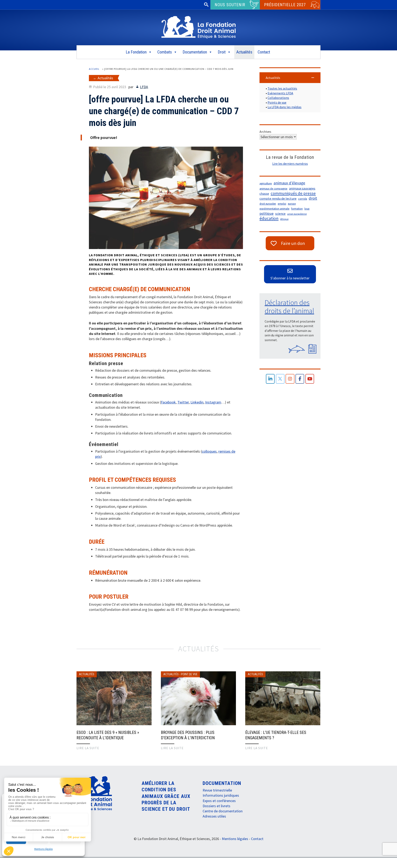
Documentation (195, 52)
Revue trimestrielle (217, 790)
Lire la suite (88, 748)
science (280, 213)
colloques (209, 451)
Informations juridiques (221, 795)
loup (307, 208)
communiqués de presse (293, 193)
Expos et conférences (219, 800)
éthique (284, 219)
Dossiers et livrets (216, 805)
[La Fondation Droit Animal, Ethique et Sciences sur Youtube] (309, 379)
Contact (264, 52)
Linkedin (196, 402)
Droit (222, 52)
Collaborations (278, 98)
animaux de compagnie (273, 188)
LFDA (144, 86)
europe (292, 203)
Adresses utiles (214, 816)
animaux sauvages (302, 188)
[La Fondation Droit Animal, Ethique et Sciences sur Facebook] (299, 379)
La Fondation (136, 52)
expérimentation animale (274, 208)
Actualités (244, 52)
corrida (302, 199)
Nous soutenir (230, 4)
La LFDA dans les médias (284, 107)
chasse (264, 194)
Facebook (168, 402)
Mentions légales (43, 849)
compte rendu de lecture (278, 198)
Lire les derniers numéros (290, 163)
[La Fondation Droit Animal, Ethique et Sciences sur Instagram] (290, 379)
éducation (269, 218)
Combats (164, 52)
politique (266, 213)
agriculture (265, 183)
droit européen (267, 203)
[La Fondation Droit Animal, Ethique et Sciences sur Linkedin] (270, 379)
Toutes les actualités (282, 88)
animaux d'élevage (289, 183)
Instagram (213, 402)
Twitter (183, 402)
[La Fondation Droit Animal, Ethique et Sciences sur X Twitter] (280, 379)
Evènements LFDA (280, 93)
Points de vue (277, 102)
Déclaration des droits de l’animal (289, 306)
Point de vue (189, 674)
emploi (282, 203)
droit (313, 198)
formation (297, 208)
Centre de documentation (223, 811)
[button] (289, 77)
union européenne (297, 213)
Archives (265, 131)
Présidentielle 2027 (285, 4)
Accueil (94, 68)
